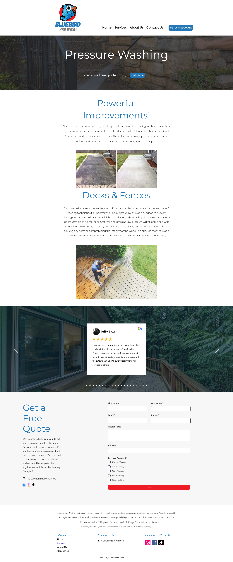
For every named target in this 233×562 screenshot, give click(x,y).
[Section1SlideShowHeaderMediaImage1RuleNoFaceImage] (86, 385)
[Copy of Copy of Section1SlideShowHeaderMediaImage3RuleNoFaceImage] (99, 385)
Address (112, 445)
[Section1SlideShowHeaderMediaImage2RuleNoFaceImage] (89, 385)
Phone (154, 415)
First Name (113, 403)
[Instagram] (29, 485)
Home (60, 539)
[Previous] (15, 349)
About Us (62, 547)
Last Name (156, 403)
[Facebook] (24, 485)
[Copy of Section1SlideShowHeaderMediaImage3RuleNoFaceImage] (96, 385)
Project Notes (114, 427)
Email (111, 415)
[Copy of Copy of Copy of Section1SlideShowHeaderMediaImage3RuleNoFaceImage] (102, 385)
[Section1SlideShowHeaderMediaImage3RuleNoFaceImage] (93, 385)
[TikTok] (33, 485)
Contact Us (63, 551)
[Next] (217, 349)
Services (61, 543)
